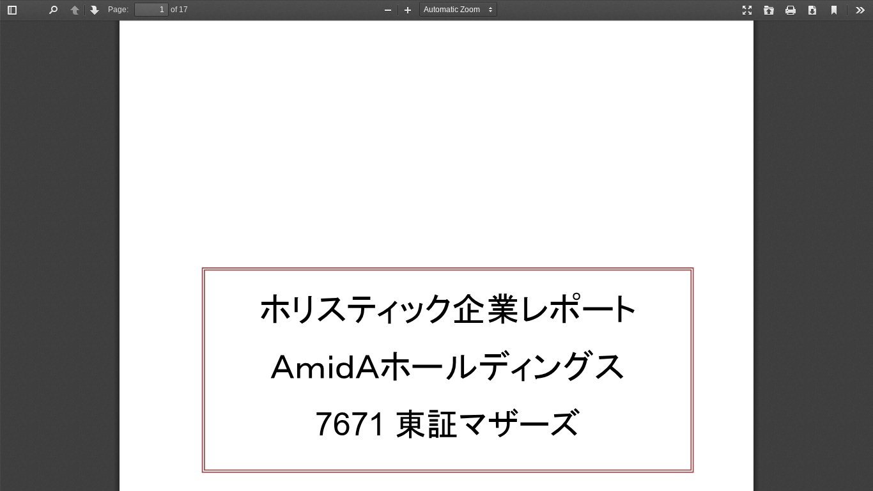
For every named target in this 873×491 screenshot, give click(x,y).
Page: (118, 9)
